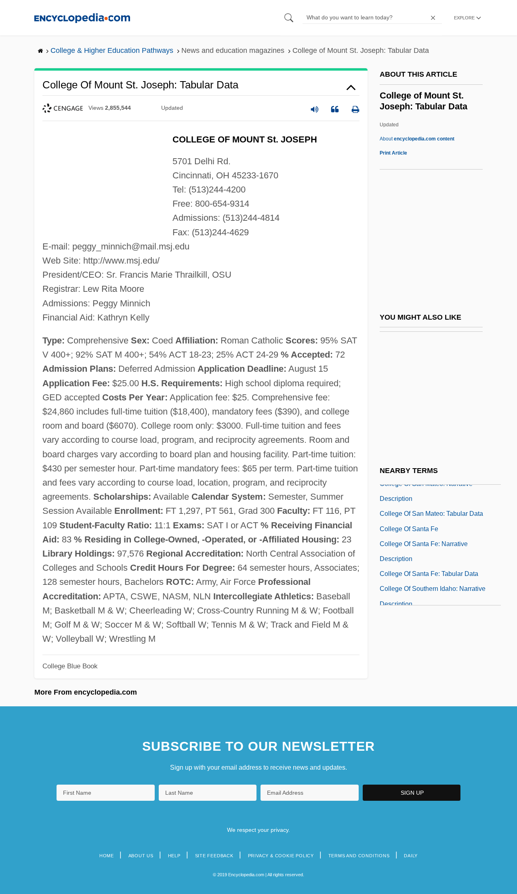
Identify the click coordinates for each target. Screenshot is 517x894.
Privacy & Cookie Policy (281, 855)
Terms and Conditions (359, 855)
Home (106, 855)
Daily (411, 855)
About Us (140, 855)
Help (174, 855)
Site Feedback (214, 855)
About (417, 139)
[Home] (82, 18)
